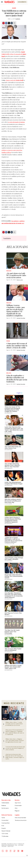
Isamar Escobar (21, 318)
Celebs (14, 8)
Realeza (8, 271)
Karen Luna (20, 280)
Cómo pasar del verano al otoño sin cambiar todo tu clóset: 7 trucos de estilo (16, 345)
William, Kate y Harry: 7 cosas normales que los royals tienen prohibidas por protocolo (14, 724)
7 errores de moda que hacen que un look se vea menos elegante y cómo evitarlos (15, 748)
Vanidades (17, 19)
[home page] (9, 2)
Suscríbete (22, 2)
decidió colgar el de (14, 54)
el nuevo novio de (14, 80)
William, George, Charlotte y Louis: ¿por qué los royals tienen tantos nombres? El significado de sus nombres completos (15, 310)
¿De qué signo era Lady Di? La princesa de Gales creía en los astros (16, 275)
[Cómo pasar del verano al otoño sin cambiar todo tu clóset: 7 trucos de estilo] (17, 331)
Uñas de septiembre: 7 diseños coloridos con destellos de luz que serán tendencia (16, 378)
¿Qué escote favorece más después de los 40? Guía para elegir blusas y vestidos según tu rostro (14, 757)
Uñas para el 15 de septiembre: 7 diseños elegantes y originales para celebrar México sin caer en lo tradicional (14, 732)
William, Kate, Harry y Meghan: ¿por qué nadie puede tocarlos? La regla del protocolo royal (14, 740)
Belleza (8, 373)
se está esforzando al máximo (16, 122)
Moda (8, 341)
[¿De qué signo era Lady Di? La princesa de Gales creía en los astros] (17, 260)
